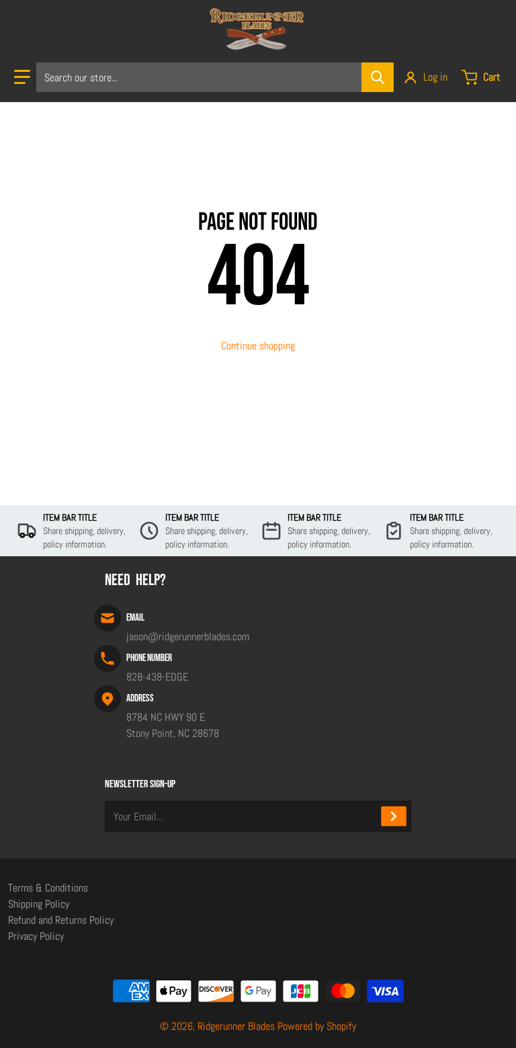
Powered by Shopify (316, 1026)
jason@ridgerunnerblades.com (187, 636)
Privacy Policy (36, 936)
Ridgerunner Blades (236, 1026)
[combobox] (214, 77)
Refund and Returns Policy (61, 920)
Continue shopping (258, 346)
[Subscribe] (393, 816)
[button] (22, 77)
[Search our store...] (377, 77)
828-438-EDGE (157, 677)
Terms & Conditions (48, 888)
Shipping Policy (38, 904)
